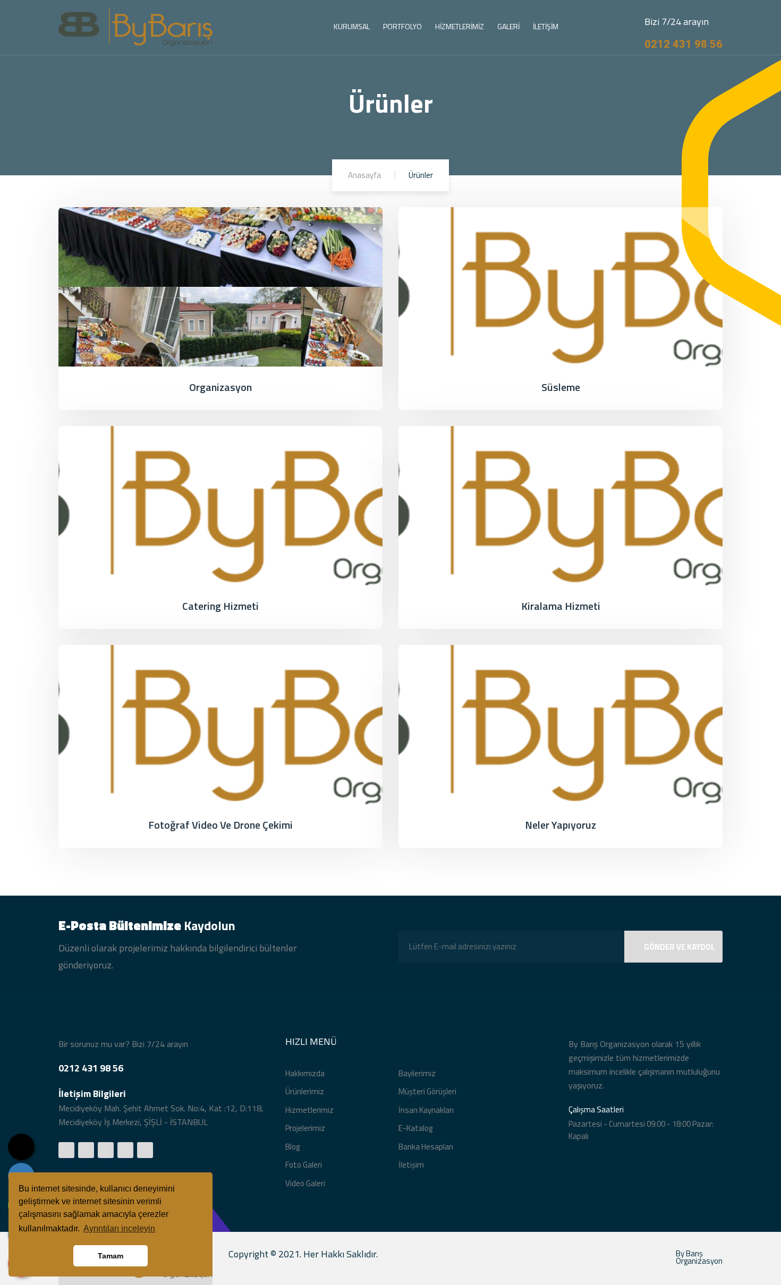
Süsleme (560, 387)
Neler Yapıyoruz (560, 825)
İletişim (411, 1165)
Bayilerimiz (417, 1073)
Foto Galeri (303, 1165)
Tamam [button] (110, 1256)
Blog (292, 1147)
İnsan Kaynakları (426, 1110)
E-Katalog (415, 1128)
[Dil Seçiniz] (21, 1147)
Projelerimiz (305, 1128)
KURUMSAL (352, 26)
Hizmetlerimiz (309, 1110)
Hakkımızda (305, 1073)
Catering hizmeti (220, 606)
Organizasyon (220, 387)
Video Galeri (305, 1183)
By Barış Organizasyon (699, 1257)
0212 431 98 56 (683, 44)
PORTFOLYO (402, 26)
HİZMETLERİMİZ (459, 26)
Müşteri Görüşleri (427, 1091)
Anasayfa (364, 175)
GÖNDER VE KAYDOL (679, 947)
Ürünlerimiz (304, 1091)
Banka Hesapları (425, 1147)
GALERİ (508, 26)
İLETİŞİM (545, 26)
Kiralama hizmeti (560, 606)
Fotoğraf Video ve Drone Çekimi (220, 825)
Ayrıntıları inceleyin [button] (119, 1228)
